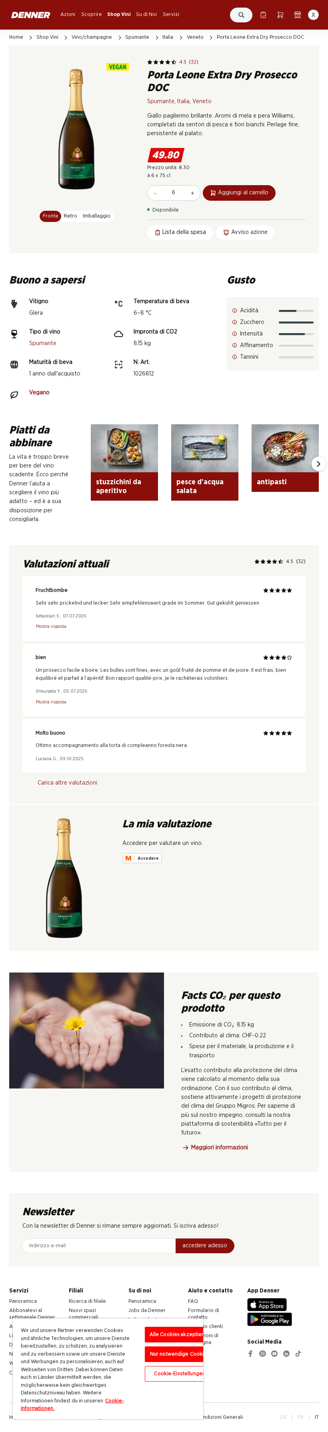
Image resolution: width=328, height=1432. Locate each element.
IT (317, 1417)
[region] (108, 1368)
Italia (167, 37)
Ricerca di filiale (87, 1301)
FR (301, 1417)
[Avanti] (319, 464)
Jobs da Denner (147, 1310)
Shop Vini (119, 14)
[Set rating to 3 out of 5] (161, 62)
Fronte (50, 216)
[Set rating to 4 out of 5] (167, 62)
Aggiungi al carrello (243, 193)
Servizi (171, 14)
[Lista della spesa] (263, 14)
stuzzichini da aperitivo (118, 486)
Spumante (137, 37)
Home (16, 37)
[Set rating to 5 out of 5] (173, 62)
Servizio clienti (205, 1326)
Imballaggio (96, 216)
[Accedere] (313, 15)
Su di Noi (146, 14)
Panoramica (23, 1301)
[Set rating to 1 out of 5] (149, 62)
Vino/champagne (92, 37)
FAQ (193, 1301)
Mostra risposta (51, 626)
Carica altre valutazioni (67, 783)
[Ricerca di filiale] (297, 14)
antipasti (272, 482)
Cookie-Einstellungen (179, 1373)
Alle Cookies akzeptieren (180, 1334)
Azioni (67, 14)
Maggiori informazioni (219, 1147)
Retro (70, 216)
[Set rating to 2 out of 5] (155, 62)
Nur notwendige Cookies (180, 1354)
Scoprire (91, 14)
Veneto (195, 37)
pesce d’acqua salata (200, 486)
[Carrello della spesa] (280, 14)
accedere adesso (204, 1245)
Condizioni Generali (220, 1417)
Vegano (39, 392)
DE (283, 1417)
